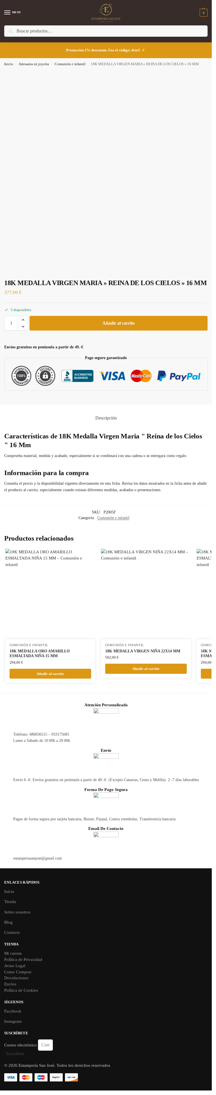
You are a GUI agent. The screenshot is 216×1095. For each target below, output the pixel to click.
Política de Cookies (21, 990)
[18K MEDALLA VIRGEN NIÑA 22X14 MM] (146, 594)
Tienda (10, 901)
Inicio (8, 64)
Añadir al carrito (118, 323)
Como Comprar (18, 972)
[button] (203, 13)
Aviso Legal (14, 965)
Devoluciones (16, 978)
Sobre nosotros (17, 912)
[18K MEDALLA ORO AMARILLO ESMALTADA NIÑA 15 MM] (50, 594)
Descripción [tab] (106, 418)
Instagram (13, 1021)
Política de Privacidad (23, 959)
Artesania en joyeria (34, 64)
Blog (8, 922)
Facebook (12, 1011)
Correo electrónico (21, 1045)
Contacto (12, 932)
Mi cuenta (13, 953)
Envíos (10, 984)
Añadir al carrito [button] (50, 674)
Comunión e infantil (70, 64)
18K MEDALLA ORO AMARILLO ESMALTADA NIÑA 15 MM (40, 653)
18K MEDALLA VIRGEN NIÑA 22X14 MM (142, 651)
